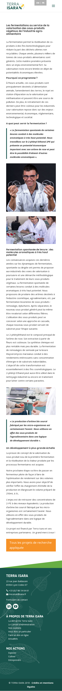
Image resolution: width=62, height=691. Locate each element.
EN (37, 2)
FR (43, 2)
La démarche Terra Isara (20, 620)
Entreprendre (14, 660)
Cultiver (11, 656)
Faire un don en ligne (18, 635)
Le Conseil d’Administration (21, 624)
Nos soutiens (14, 627)
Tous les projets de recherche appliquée (30, 545)
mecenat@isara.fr (17, 594)
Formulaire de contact (17, 599)
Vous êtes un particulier (19, 631)
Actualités (13, 638)
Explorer (12, 652)
